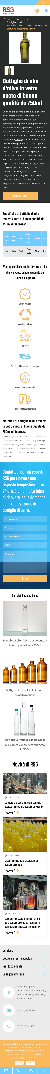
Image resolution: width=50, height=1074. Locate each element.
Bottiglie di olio (15, 22)
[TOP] (43, 1070)
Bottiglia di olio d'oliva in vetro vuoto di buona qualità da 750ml (27, 27)
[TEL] (19, 1070)
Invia (25, 579)
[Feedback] (31, 1070)
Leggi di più (10, 812)
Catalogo (21, 19)
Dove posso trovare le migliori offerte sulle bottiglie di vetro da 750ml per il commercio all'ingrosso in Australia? (22, 923)
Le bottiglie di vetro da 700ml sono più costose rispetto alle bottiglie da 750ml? (24, 805)
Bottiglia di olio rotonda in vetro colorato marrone (25, 693)
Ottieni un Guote (20, 196)
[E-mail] (6, 1070)
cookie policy (18, 1057)
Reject (19, 1062)
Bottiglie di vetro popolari (17, 959)
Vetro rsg (19, 139)
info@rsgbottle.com (26, 1010)
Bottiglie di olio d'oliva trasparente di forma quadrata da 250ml (25, 643)
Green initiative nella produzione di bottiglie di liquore (21, 863)
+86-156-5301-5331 (26, 1026)
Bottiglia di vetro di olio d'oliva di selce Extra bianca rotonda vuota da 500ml (25, 744)
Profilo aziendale (12, 967)
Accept (30, 1062)
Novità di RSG (25, 765)
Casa (9, 19)
